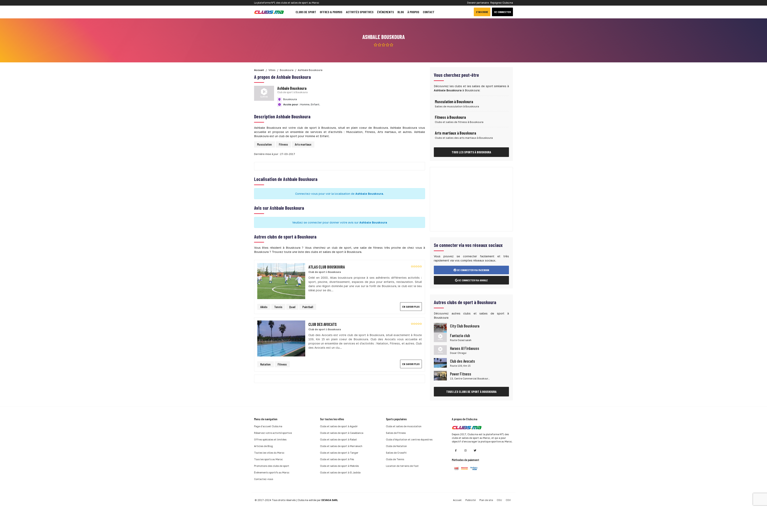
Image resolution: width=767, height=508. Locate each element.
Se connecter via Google (473, 280)
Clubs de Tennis (395, 459)
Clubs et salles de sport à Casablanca (341, 432)
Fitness (283, 144)
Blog (400, 12)
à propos (413, 12)
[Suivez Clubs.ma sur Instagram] (465, 450)
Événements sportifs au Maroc (271, 472)
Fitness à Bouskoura (450, 117)
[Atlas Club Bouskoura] (281, 280)
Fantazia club (460, 335)
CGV (508, 500)
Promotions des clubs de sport (271, 465)
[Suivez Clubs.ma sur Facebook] (456, 450)
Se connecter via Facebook (472, 270)
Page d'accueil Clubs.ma (268, 426)
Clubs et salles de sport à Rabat (338, 439)
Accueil (457, 500)
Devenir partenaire (478, 2)
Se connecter (502, 12)
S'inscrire (482, 12)
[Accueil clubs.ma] (269, 12)
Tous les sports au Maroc (268, 459)
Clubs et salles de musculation (403, 426)
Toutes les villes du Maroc (269, 452)
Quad (292, 307)
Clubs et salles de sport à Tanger (339, 452)
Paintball (307, 307)
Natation (265, 364)
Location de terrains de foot (402, 465)
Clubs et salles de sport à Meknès (339, 465)
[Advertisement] (471, 199)
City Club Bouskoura (464, 325)
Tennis (278, 307)
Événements (385, 12)
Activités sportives (360, 12)
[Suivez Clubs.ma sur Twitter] (475, 450)
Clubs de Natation (396, 446)
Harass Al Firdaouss (464, 348)
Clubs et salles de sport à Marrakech (341, 446)
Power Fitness (460, 373)
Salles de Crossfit (396, 452)
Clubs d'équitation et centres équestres (409, 439)
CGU (499, 500)
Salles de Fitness (396, 432)
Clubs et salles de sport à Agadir (339, 426)
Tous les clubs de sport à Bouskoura (471, 391)
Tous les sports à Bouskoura (471, 152)
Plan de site (486, 500)
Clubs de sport (306, 12)
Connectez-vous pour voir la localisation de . (339, 193)
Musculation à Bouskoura (454, 101)
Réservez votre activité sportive (273, 432)
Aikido (263, 307)
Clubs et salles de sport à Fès (337, 459)
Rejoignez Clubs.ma (501, 2)
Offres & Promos (331, 12)
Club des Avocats (462, 361)
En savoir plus (411, 306)
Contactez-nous (263, 479)
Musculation (264, 144)
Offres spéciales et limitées (270, 439)
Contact (428, 12)
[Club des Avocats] (281, 338)
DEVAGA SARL (329, 500)
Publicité (470, 500)
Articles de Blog (263, 446)
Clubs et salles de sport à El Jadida (340, 472)
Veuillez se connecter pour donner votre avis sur (339, 222)
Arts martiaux (303, 144)
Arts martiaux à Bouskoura (455, 133)
